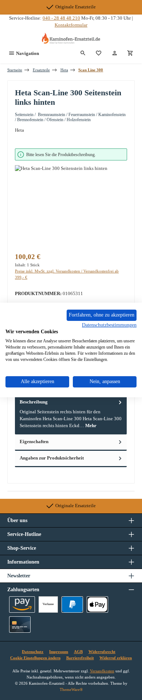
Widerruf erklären (115, 658)
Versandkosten (102, 671)
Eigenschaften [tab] (34, 441)
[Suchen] (83, 53)
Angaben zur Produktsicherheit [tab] (52, 458)
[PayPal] (72, 604)
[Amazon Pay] (22, 604)
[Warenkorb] (130, 53)
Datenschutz (32, 651)
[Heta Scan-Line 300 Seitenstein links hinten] (71, 206)
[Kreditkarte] (20, 624)
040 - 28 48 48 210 (61, 18)
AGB (78, 651)
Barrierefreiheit (80, 658)
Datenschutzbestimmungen (109, 324)
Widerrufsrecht (101, 651)
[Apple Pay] (97, 604)
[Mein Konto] (115, 53)
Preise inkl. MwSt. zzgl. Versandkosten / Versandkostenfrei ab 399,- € (67, 274)
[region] (71, 197)
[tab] (71, 414)
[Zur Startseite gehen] (71, 38)
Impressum (58, 651)
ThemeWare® (71, 689)
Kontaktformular (71, 25)
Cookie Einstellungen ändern (35, 658)
